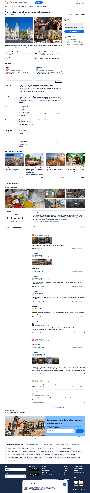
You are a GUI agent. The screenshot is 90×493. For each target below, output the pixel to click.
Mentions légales (45, 470)
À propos (66, 468)
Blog (65, 472)
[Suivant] (62, 72)
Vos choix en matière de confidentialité (50, 474)
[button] (9, 14)
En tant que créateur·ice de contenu (79, 473)
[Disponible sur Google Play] (34, 469)
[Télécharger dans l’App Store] (34, 475)
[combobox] (22, 2)
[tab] (15, 444)
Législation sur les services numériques (50, 479)
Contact (44, 468)
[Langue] (78, 2)
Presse (65, 474)
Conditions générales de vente (48, 477)
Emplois (65, 470)
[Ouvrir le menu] (84, 235)
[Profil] (83, 2)
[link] (14, 166)
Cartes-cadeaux (67, 477)
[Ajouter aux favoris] (22, 155)
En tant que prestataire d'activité (78, 469)
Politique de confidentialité (38, 438)
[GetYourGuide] (6, 3)
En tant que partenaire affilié (78, 476)
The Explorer (66, 479)
